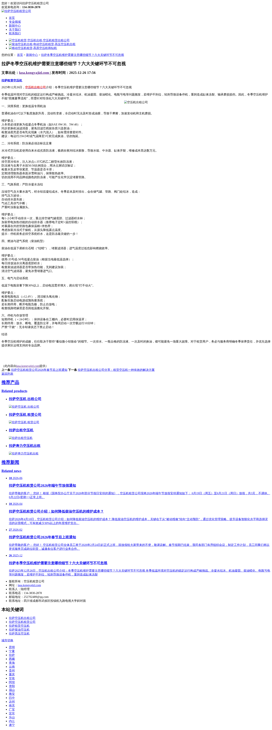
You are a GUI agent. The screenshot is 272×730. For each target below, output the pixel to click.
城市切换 (7, 640)
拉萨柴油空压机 (19, 629)
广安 (12, 709)
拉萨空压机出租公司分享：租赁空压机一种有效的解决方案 (116, 369)
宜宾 (12, 713)
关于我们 (15, 29)
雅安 (12, 693)
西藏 (12, 658)
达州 (12, 701)
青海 (12, 662)
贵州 (12, 670)
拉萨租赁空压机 (11, 80)
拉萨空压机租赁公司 (22, 621)
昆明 (12, 647)
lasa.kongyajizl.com (34, 73)
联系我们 (15, 33)
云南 (12, 666)
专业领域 (15, 21)
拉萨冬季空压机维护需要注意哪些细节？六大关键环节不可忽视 (82, 54)
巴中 (12, 697)
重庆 (12, 674)
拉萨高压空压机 (19, 633)
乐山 (12, 717)
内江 (12, 721)
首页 (12, 17)
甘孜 (12, 678)
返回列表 (7, 373)
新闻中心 (15, 25)
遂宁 (12, 724)
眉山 (12, 690)
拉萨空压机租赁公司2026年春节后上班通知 (39, 369)
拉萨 (12, 655)
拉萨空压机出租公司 (22, 618)
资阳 (12, 686)
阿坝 (12, 682)
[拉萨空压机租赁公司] (16, 11)
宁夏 (12, 651)
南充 (12, 705)
